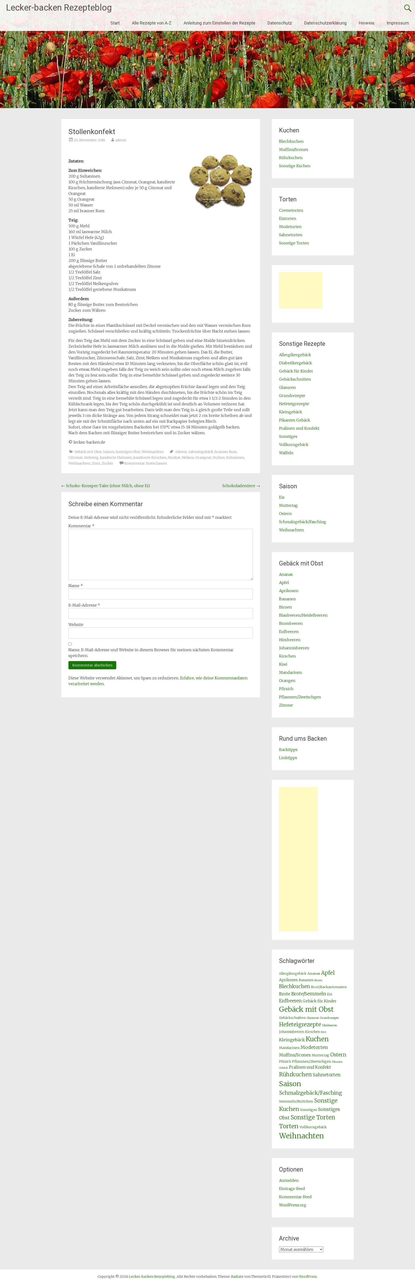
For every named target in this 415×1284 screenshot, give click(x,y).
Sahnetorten (290, 234)
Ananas (286, 574)
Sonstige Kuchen (295, 165)
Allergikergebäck (295, 354)
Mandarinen (290, 672)
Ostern (285, 513)
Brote (284, 994)
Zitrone (286, 705)
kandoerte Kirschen (149, 457)
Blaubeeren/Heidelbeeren (303, 615)
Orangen (287, 680)
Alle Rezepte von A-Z (151, 22)
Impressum (398, 22)
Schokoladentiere (241, 485)
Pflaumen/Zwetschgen (300, 697)
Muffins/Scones (293, 149)
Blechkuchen (291, 141)
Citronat (75, 457)
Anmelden (289, 1180)
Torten (289, 1126)
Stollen (219, 457)
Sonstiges (288, 436)
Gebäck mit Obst (88, 452)
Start (115, 22)
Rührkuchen (291, 157)
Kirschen (287, 656)
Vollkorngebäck (293, 444)
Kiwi (283, 664)
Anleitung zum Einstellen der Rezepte (219, 22)
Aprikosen (289, 590)
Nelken (188, 457)
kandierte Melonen (116, 457)
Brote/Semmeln (308, 994)
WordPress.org (292, 1205)
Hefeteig (91, 457)
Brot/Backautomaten (329, 987)
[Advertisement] (300, 290)
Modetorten (290, 226)
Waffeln (286, 452)
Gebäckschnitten (295, 379)
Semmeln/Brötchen (296, 1101)
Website (75, 624)
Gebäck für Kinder (296, 371)
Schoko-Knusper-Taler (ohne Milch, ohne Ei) (105, 485)
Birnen (285, 607)
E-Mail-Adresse (84, 605)
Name (75, 585)
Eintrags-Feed (292, 1188)
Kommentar (81, 525)
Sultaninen (235, 457)
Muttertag (288, 505)
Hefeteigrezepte (294, 403)
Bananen (287, 598)
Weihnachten (153, 452)
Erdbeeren (289, 631)
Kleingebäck (290, 411)
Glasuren (287, 387)
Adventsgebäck (200, 452)
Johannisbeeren (294, 647)
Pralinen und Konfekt (299, 428)
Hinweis (366, 22)
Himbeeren (289, 639)
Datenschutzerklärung (325, 22)
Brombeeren (291, 623)
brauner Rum (226, 452)
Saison (108, 452)
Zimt (96, 463)
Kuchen (317, 1039)
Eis (282, 497)
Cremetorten (291, 210)
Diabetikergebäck (295, 362)
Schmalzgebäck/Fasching (302, 521)
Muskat (174, 457)
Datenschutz (280, 22)
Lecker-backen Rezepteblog (59, 8)
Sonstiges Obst (128, 452)
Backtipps (288, 749)
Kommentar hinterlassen (145, 463)
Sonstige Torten (294, 243)
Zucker (107, 463)
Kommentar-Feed (295, 1196)
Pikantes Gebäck (294, 420)
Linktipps (288, 757)
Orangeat (203, 457)
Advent (181, 452)
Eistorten (287, 218)
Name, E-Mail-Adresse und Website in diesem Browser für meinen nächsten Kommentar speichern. (150, 652)
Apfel (284, 582)
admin (120, 140)
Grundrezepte (292, 395)
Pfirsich (286, 688)
